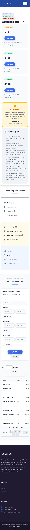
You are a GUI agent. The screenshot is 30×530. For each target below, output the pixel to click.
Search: (14, 372)
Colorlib (19, 526)
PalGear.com (6, 384)
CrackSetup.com (8, 397)
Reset (15, 356)
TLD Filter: (6, 299)
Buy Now (10, 38)
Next (25, 432)
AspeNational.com (8, 393)
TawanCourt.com (8, 406)
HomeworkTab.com (9, 414)
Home (3, 488)
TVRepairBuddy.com (9, 401)
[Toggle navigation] (25, 3)
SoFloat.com (6, 419)
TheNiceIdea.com (8, 423)
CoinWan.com (7, 388)
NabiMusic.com (7, 410)
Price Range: (7, 335)
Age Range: (6, 321)
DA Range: (6, 307)
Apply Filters (15, 352)
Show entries (10, 367)
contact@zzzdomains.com (15, 123)
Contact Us (4, 491)
